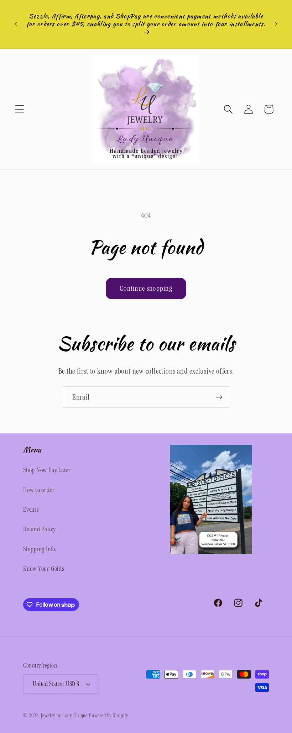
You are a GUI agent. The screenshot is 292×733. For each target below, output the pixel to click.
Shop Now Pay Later (47, 470)
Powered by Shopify (108, 715)
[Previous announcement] (16, 24)
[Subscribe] (219, 397)
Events (31, 509)
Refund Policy (39, 529)
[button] (19, 109)
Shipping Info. (40, 549)
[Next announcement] (276, 24)
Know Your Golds (43, 568)
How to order (38, 490)
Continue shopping (146, 288)
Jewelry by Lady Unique (64, 715)
